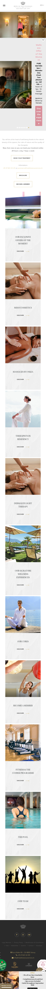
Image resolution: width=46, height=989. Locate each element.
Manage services (6, 985)
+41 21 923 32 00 (23, 955)
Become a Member (23, 184)
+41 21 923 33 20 (9, 168)
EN (41, 5)
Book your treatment (22, 158)
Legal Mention (6, 942)
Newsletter (14, 945)
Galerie (23, 945)
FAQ (7, 945)
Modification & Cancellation (35, 942)
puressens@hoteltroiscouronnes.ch (30, 168)
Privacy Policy (18, 942)
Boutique (39, 945)
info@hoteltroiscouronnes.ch (23, 958)
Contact (31, 945)
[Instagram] (23, 935)
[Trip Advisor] (29, 935)
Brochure (23, 175)
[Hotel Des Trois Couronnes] (23, 5)
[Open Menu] (4, 5)
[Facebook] (17, 935)
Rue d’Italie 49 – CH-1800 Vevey (23, 952)
